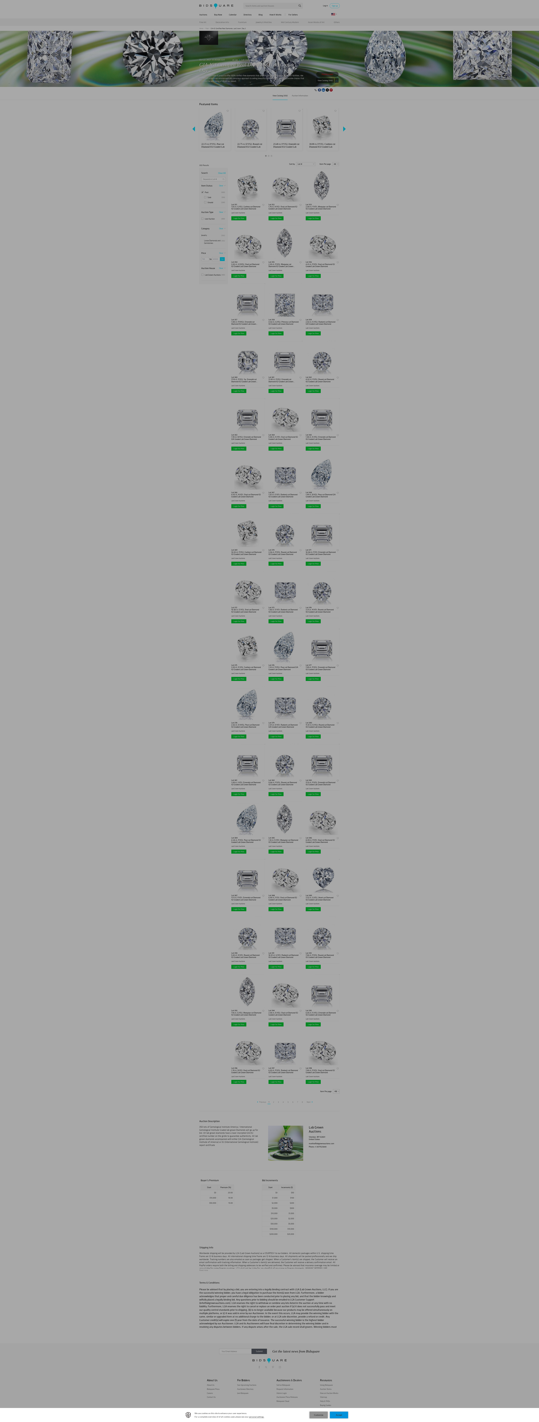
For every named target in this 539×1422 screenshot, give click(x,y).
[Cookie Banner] (269, 1415)
